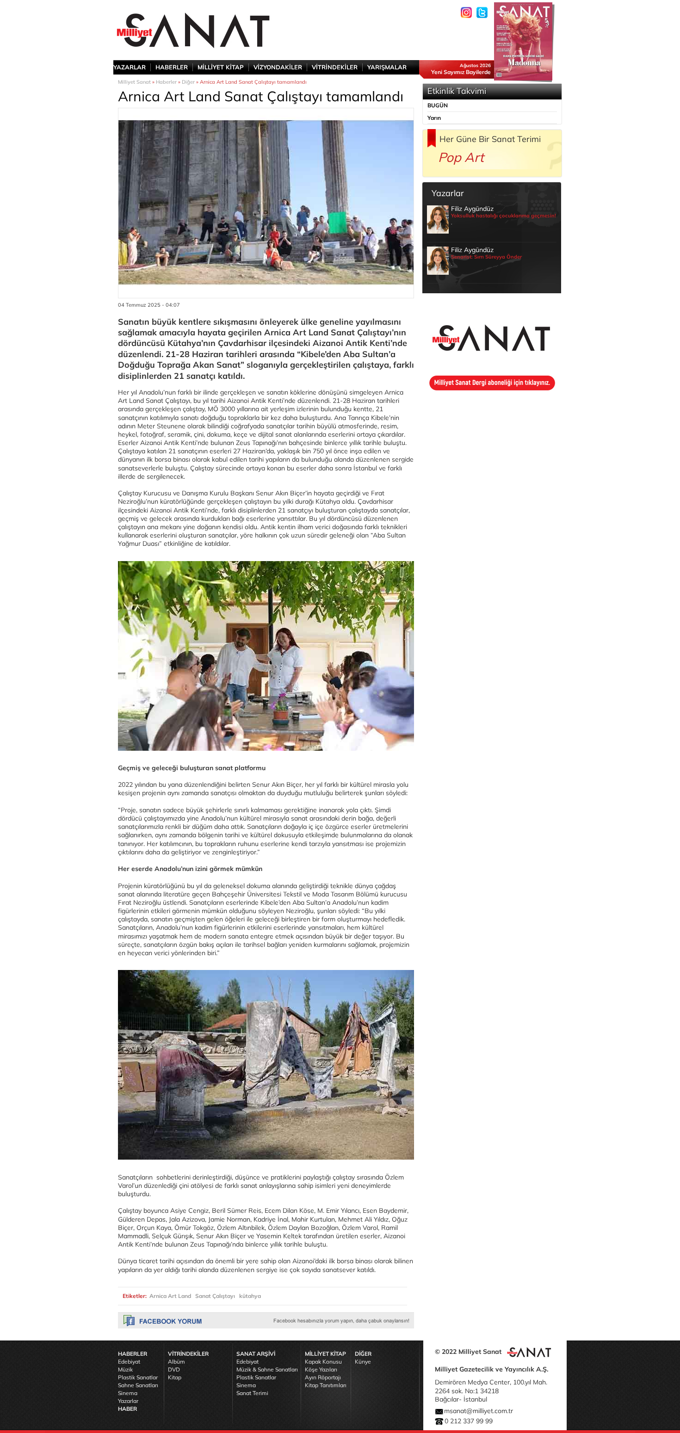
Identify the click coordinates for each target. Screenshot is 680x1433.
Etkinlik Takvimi (456, 91)
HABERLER (171, 67)
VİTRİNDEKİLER (335, 67)
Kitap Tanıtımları (325, 1385)
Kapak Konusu (323, 1361)
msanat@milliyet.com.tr (478, 1411)
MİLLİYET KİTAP (221, 67)
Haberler (166, 82)
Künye (363, 1361)
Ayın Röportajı (323, 1377)
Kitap (174, 1377)
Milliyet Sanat (134, 82)
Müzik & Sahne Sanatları (267, 1369)
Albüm (176, 1361)
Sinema (127, 1393)
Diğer (188, 82)
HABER (127, 1408)
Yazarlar (128, 1400)
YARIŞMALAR (387, 67)
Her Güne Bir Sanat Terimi (490, 139)
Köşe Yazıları (321, 1369)
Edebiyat (129, 1361)
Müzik (125, 1369)
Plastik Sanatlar (138, 1377)
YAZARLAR (129, 67)
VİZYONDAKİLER (277, 67)
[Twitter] (482, 12)
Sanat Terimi (252, 1393)
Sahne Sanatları (138, 1385)
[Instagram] (466, 12)
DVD (174, 1369)
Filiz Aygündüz (503, 215)
